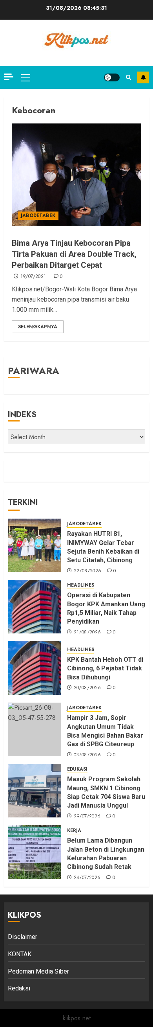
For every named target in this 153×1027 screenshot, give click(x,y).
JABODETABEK (38, 215)
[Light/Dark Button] (112, 77)
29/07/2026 (87, 817)
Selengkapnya (37, 326)
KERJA (74, 830)
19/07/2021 (33, 277)
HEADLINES (80, 585)
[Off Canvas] (8, 77)
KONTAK (19, 954)
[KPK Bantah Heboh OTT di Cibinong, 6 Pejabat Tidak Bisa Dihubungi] (34, 668)
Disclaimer (22, 936)
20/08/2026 (87, 688)
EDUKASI (77, 769)
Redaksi (19, 988)
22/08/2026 (88, 571)
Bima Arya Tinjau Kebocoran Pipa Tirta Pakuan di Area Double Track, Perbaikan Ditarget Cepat (74, 254)
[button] (25, 77)
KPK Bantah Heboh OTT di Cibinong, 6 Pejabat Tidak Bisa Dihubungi (105, 668)
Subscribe (143, 77)
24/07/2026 (87, 878)
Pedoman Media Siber (38, 971)
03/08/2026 (87, 755)
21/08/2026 (87, 632)
